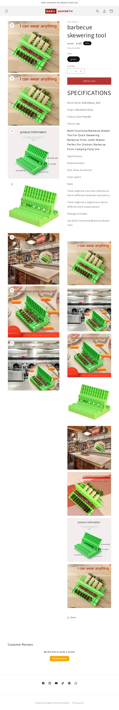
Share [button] (73, 617)
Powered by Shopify (61, 703)
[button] (6, 11)
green (74, 59)
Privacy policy (78, 703)
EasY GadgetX (47, 703)
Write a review (59, 658)
